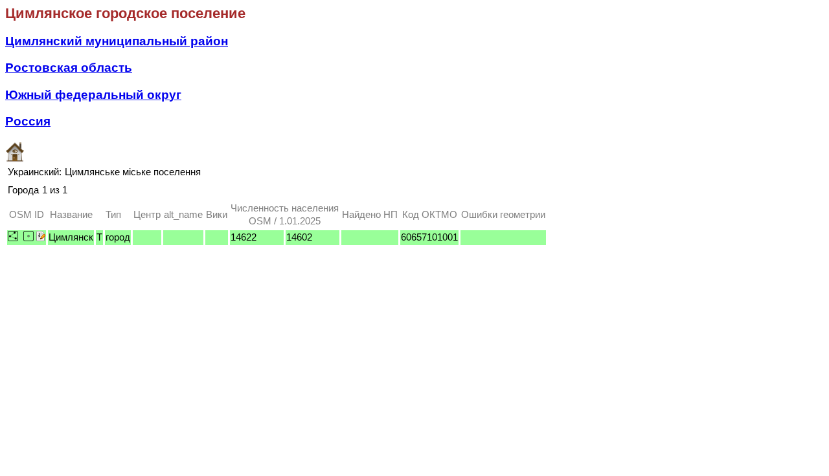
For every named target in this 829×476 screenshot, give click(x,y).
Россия (28, 121)
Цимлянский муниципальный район (116, 41)
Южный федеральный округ (93, 95)
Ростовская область (68, 67)
